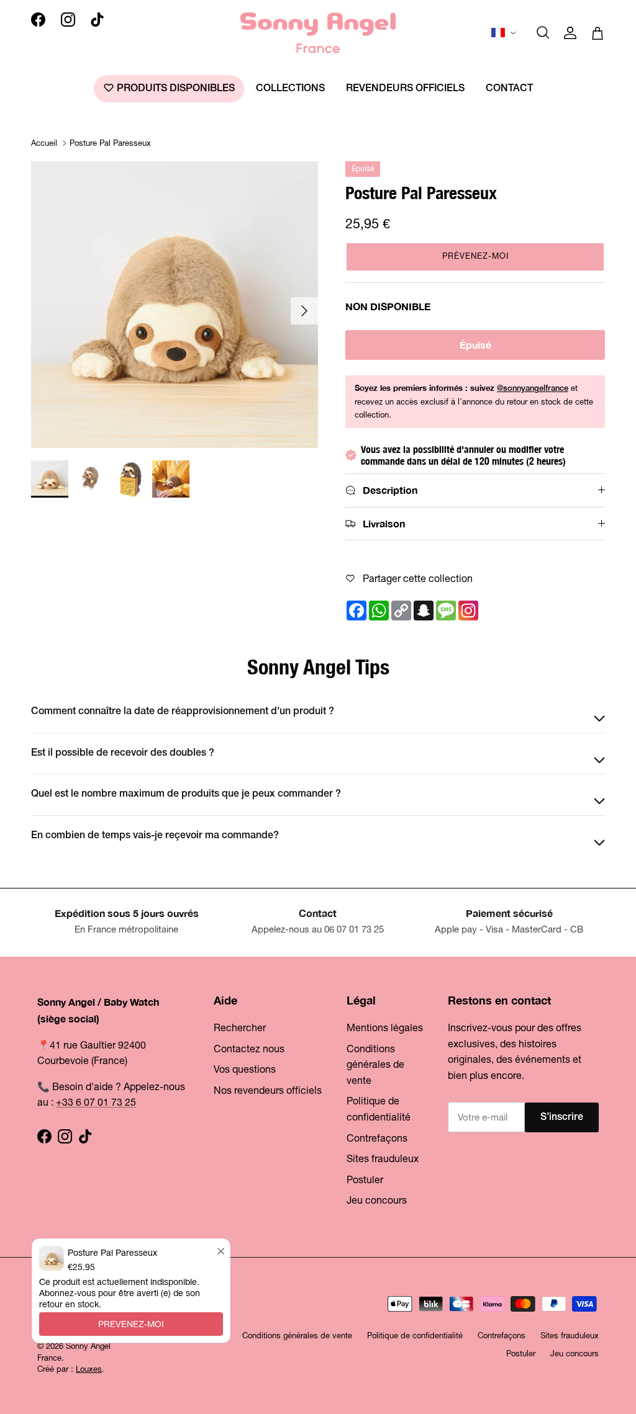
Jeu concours (377, 1200)
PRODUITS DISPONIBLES (174, 88)
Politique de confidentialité (415, 1335)
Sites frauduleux (383, 1158)
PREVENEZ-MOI (131, 1324)
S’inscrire (561, 1117)
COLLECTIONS (290, 88)
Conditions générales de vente (375, 1064)
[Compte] (570, 32)
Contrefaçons (377, 1137)
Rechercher (240, 1027)
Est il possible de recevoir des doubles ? (122, 753)
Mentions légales (385, 1027)
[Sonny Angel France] (318, 32)
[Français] (505, 33)
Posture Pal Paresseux (110, 143)
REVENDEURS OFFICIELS (405, 88)
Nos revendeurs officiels (268, 1090)
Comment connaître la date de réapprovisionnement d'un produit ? (182, 711)
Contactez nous (249, 1048)
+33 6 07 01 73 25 (96, 1101)
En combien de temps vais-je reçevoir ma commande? (155, 835)
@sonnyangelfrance (532, 388)
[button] (475, 257)
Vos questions (245, 1069)
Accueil (44, 143)
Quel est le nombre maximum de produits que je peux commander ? (186, 794)
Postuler (365, 1179)
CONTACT (509, 88)
